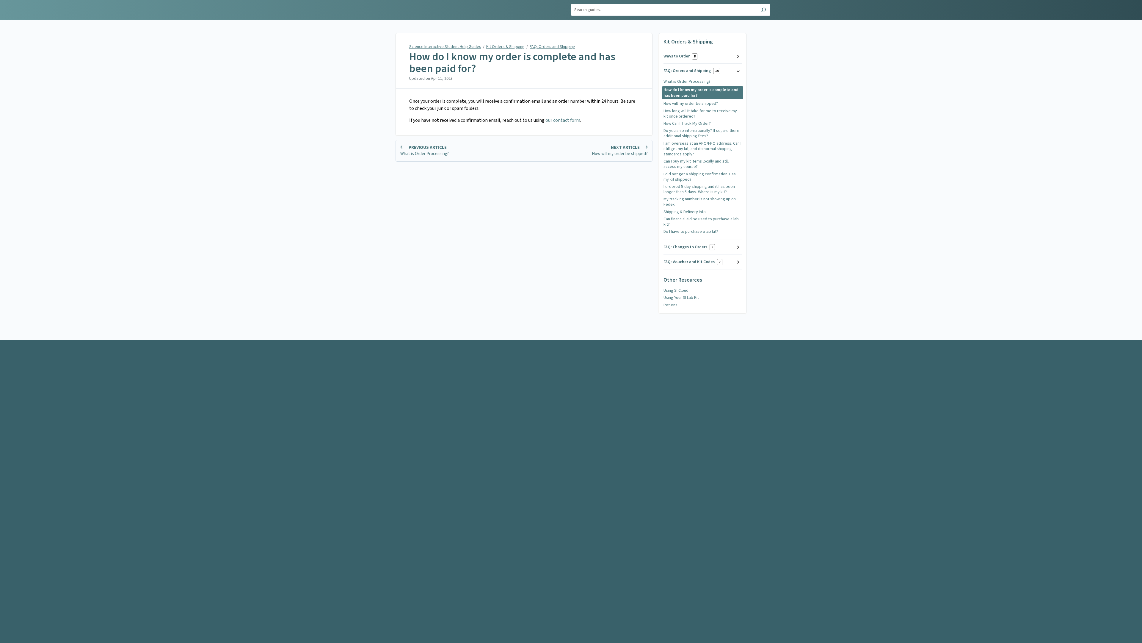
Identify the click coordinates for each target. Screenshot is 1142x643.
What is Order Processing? (686, 82)
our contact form (562, 120)
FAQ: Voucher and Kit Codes (692, 262)
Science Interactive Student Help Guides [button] (393, 7)
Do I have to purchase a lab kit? (690, 232)
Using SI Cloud (675, 291)
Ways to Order (679, 56)
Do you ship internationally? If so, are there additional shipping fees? (701, 133)
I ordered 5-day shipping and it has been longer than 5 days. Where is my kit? (699, 189)
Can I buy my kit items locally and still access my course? (696, 164)
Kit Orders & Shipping (505, 47)
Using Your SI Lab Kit (681, 298)
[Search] (763, 10)
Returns (670, 305)
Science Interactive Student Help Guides (445, 47)
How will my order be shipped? (690, 104)
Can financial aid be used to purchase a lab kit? (701, 221)
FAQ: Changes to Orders (688, 247)
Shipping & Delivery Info (684, 212)
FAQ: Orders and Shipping (552, 47)
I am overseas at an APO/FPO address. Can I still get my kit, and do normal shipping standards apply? (702, 149)
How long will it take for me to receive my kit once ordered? (700, 113)
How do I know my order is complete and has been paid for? (512, 62)
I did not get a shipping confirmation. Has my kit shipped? (699, 176)
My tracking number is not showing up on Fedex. (699, 201)
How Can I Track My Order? (687, 124)
